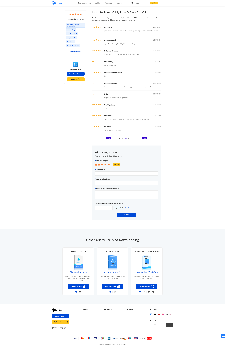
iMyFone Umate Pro (112, 271)
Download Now (74, 74)
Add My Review (75, 52)
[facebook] (151, 314)
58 (122, 138)
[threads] (167, 314)
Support (137, 3)
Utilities (97, 3)
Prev (108, 138)
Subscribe (170, 325)
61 (132, 138)
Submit (126, 215)
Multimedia (108, 3)
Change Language (60, 328)
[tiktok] (170, 314)
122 (139, 138)
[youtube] (159, 314)
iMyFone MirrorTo (78, 271)
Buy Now (74, 79)
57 (119, 138)
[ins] (163, 314)
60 (129, 138)
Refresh (127, 207)
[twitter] (155, 314)
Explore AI (120, 3)
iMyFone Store (59, 322)
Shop (155, 3)
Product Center (59, 316)
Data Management (84, 3)
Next (144, 138)
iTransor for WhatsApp (147, 271)
